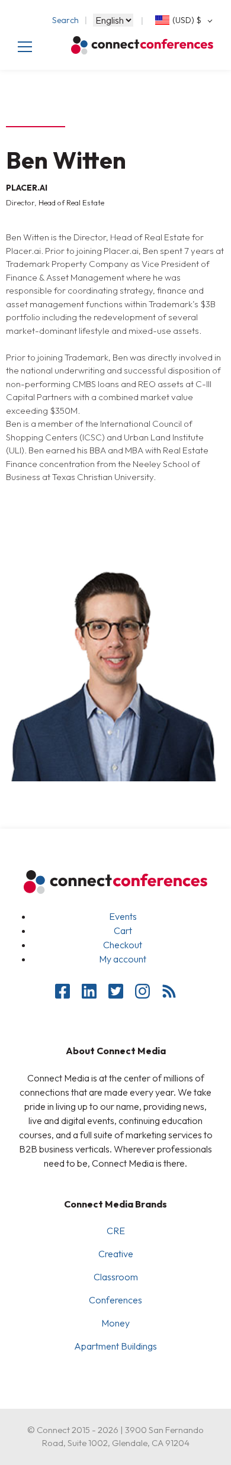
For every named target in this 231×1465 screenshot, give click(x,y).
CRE (116, 1231)
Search (65, 20)
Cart (123, 930)
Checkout (122, 945)
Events (123, 916)
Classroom (116, 1277)
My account (122, 959)
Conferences (115, 1300)
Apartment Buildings (115, 1346)
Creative (115, 1254)
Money (115, 1323)
